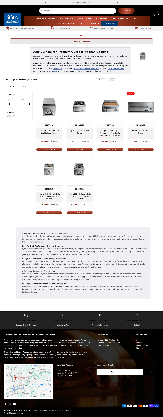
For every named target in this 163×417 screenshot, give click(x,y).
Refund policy (9, 410)
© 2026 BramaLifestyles (13, 413)
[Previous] (46, 2)
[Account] (154, 15)
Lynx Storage (51, 71)
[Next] (117, 2)
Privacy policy (21, 410)
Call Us (136, 325)
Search (126, 11)
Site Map (139, 348)
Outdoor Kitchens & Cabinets (86, 68)
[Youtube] (14, 404)
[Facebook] (5, 404)
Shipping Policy (142, 345)
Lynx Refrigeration (116, 68)
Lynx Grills (57, 68)
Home (81, 35)
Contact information (63, 410)
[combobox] (77, 11)
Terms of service (34, 410)
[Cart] (158, 15)
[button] (111, 79)
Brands (139, 343)
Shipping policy (48, 410)
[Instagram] (10, 404)
